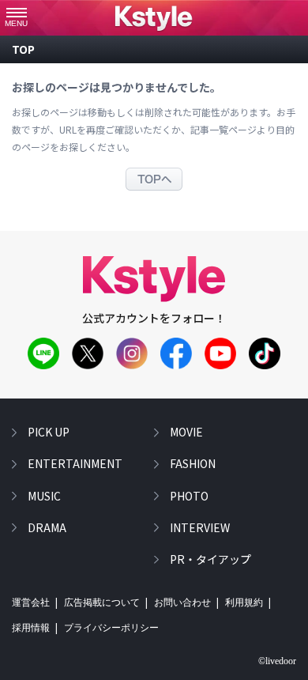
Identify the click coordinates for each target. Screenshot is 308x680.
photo (189, 496)
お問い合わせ (182, 602)
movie (186, 432)
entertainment (75, 463)
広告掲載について (102, 602)
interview (200, 527)
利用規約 (244, 602)
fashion (193, 463)
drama (47, 527)
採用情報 (31, 627)
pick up (48, 432)
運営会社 (31, 602)
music (44, 496)
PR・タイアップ (210, 559)
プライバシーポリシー (111, 627)
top (23, 49)
